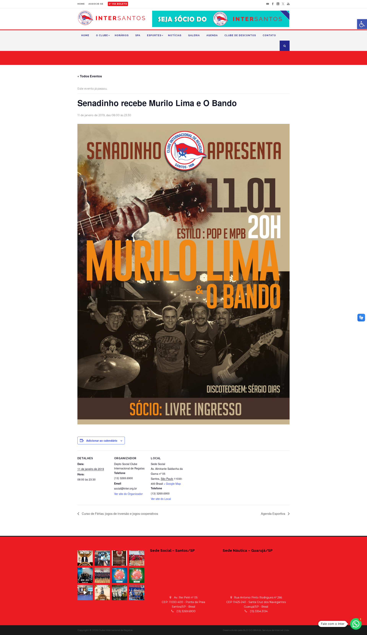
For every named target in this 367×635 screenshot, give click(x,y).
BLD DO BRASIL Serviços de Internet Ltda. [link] (266, 630)
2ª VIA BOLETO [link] (118, 4)
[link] (362, 24)
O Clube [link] (102, 35)
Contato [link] (269, 35)
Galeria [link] (194, 35)
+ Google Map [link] (172, 483)
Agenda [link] (212, 35)
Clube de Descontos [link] (240, 35)
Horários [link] (122, 35)
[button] (356, 624)
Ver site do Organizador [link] (128, 494)
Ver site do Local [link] (161, 499)
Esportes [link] (154, 35)
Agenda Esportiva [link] (273, 513)
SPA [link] (137, 35)
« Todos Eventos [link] (89, 76)
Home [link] (85, 35)
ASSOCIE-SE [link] (96, 4)
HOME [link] (81, 4)
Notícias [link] (174, 35)
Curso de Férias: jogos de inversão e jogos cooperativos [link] (119, 513)
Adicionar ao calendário (101, 440)
